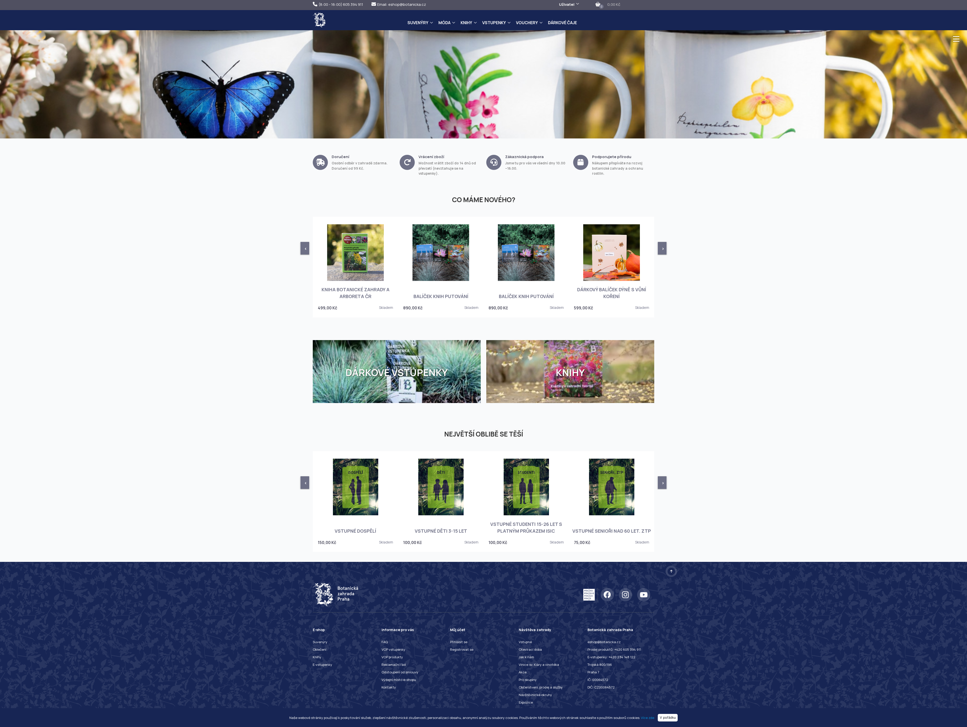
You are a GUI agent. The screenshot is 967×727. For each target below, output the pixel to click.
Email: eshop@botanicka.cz (401, 4)
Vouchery (527, 22)
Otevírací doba (530, 649)
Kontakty (389, 687)
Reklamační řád (394, 664)
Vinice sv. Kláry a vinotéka (539, 664)
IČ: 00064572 (598, 679)
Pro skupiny (528, 679)
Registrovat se (461, 649)
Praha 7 (593, 672)
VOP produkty (392, 657)
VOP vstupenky (393, 649)
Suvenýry (417, 22)
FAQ (385, 642)
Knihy (466, 22)
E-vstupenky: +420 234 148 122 (611, 657)
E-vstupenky (322, 664)
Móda (444, 22)
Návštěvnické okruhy (535, 695)
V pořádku (668, 717)
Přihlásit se (458, 642)
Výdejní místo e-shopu (399, 679)
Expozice (526, 702)
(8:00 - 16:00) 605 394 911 (341, 4)
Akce (523, 672)
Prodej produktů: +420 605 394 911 (614, 649)
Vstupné (525, 642)
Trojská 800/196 (600, 664)
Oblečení (319, 649)
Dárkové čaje (562, 22)
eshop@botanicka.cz (604, 642)
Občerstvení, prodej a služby (541, 687)
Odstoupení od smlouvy (400, 672)
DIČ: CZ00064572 (601, 687)
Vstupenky (494, 22)
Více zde (647, 717)
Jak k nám (526, 657)
